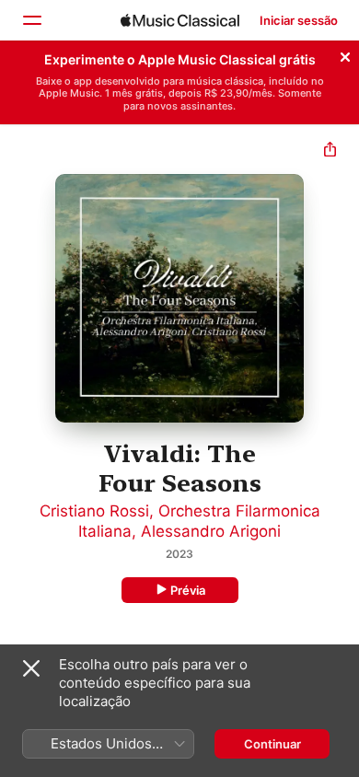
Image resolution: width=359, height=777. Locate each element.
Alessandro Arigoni (211, 531)
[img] (180, 20)
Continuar (272, 743)
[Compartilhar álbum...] (330, 151)
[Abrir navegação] (31, 20)
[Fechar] (345, 54)
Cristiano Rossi (94, 511)
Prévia (187, 590)
